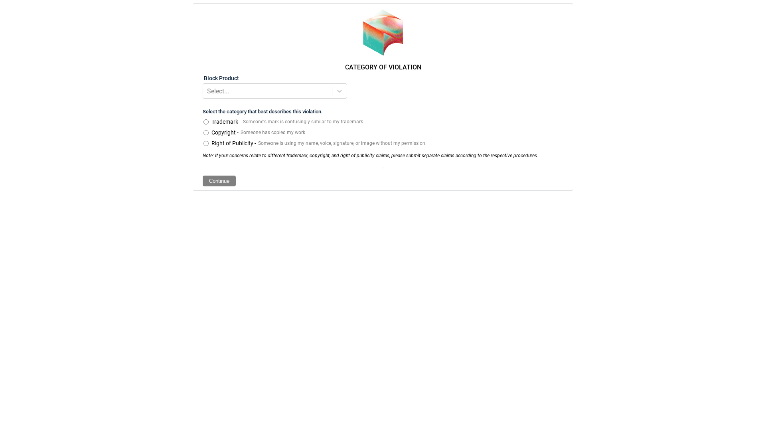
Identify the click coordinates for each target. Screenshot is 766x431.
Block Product (221, 78)
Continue (219, 181)
